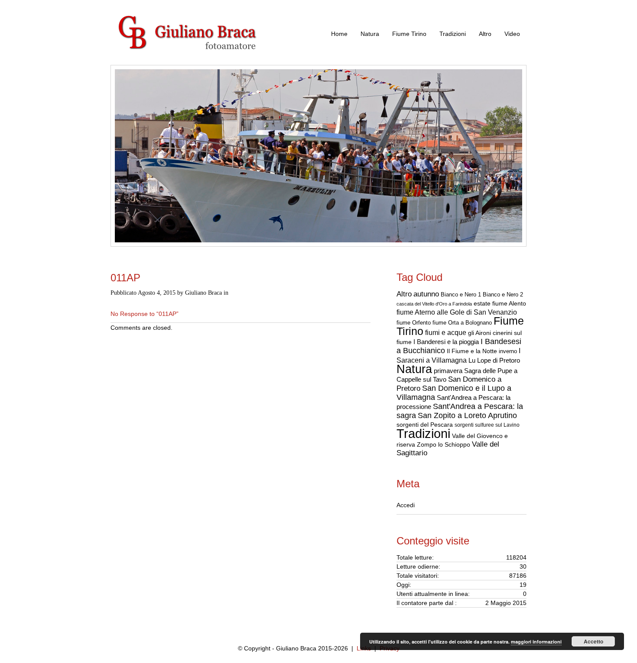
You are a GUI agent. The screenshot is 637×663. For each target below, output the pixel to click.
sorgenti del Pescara (424, 424)
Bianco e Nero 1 (461, 294)
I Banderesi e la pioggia (446, 341)
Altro (485, 33)
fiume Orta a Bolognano (462, 322)
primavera (448, 370)
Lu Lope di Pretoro (494, 360)
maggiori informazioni (536, 641)
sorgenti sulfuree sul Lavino (487, 425)
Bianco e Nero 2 (503, 294)
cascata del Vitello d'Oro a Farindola (434, 303)
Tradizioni (452, 33)
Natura (370, 33)
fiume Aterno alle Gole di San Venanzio (456, 312)
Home (339, 33)
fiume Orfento (413, 322)
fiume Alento (509, 303)
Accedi (405, 505)
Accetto (593, 641)
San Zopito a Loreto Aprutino (467, 415)
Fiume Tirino (409, 33)
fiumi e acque (445, 332)
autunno (426, 294)
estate (482, 303)
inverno (508, 351)
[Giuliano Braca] (197, 60)
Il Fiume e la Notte (472, 351)
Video (512, 33)
